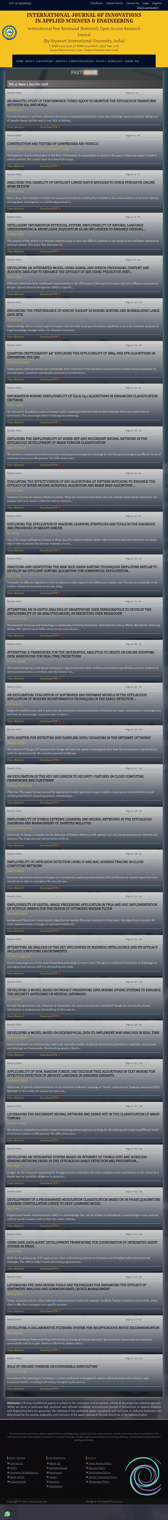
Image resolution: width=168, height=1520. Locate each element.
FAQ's (13, 1468)
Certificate (97, 3)
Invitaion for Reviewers (24, 1472)
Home (19, 61)
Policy (100, 61)
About (29, 61)
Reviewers (55, 1472)
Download (114, 61)
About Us (54, 1463)
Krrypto (118, 1501)
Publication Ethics (99, 1472)
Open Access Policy (99, 1463)
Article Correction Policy (102, 1477)
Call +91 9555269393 (20, 3)
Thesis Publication (81, 61)
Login (146, 3)
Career (129, 61)
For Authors (44, 61)
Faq (137, 61)
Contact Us (132, 3)
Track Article (17, 1477)
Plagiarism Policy (98, 1481)
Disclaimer (56, 1486)
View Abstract (15, 127)
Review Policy (96, 1468)
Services (54, 1481)
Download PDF (49, 127)
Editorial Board (58, 1468)
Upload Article (114, 3)
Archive (60, 61)
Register (157, 3)
